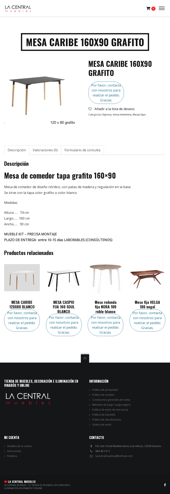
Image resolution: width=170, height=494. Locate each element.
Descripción (17, 150)
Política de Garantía (103, 414)
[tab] (16, 150)
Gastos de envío (101, 424)
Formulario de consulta (82, 150)
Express (107, 114)
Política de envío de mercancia (110, 409)
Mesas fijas (139, 114)
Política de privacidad (105, 390)
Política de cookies (103, 395)
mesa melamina (122, 114)
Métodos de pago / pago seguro (111, 404)
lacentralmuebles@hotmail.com (114, 456)
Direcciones (14, 451)
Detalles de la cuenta (19, 446)
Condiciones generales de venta (111, 399)
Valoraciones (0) (45, 150)
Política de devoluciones (106, 419)
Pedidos (12, 456)
